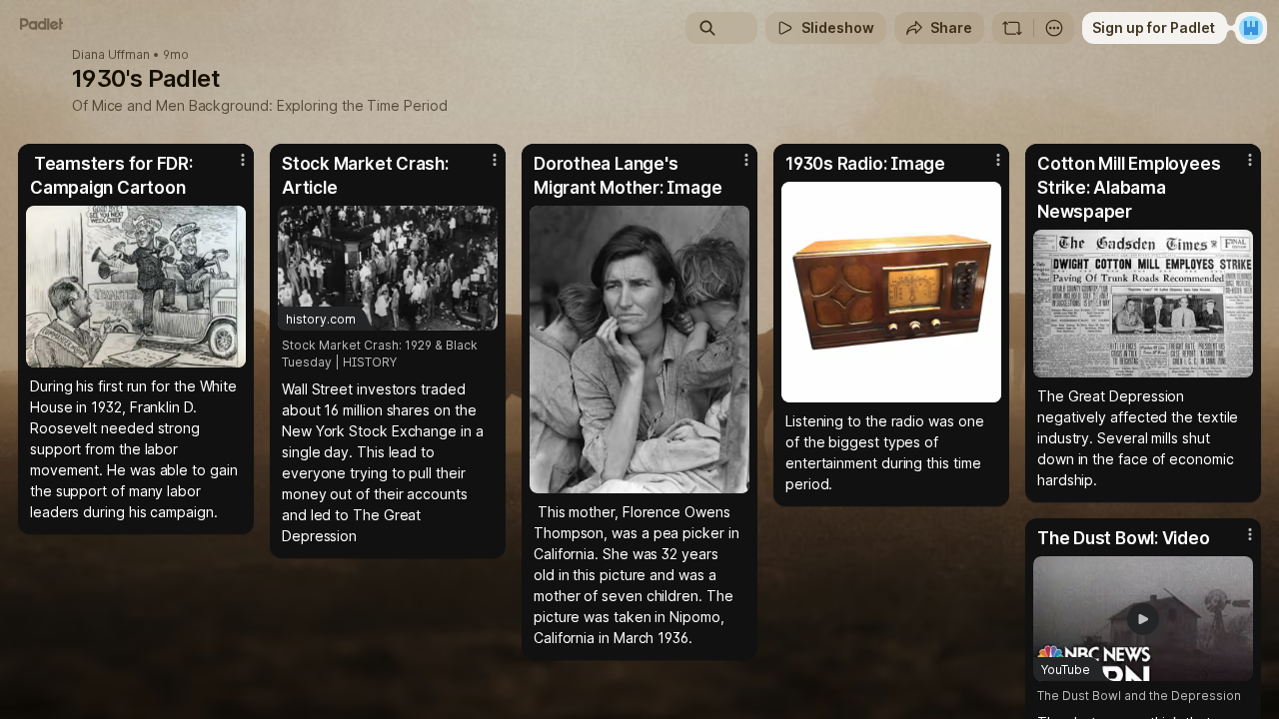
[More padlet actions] (1054, 28)
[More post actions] (243, 160)
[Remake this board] (1012, 28)
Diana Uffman (111, 55)
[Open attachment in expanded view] (136, 286)
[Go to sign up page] (1251, 28)
